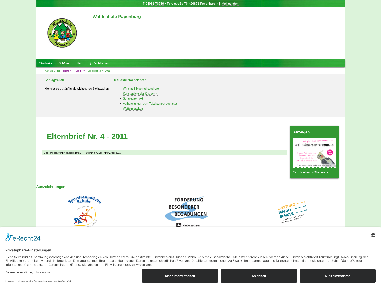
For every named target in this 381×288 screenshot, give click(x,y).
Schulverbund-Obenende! (311, 172)
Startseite (45, 63)
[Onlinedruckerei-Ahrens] (314, 166)
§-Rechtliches (99, 63)
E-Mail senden (229, 3)
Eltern (79, 63)
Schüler (64, 63)
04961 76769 (155, 3)
